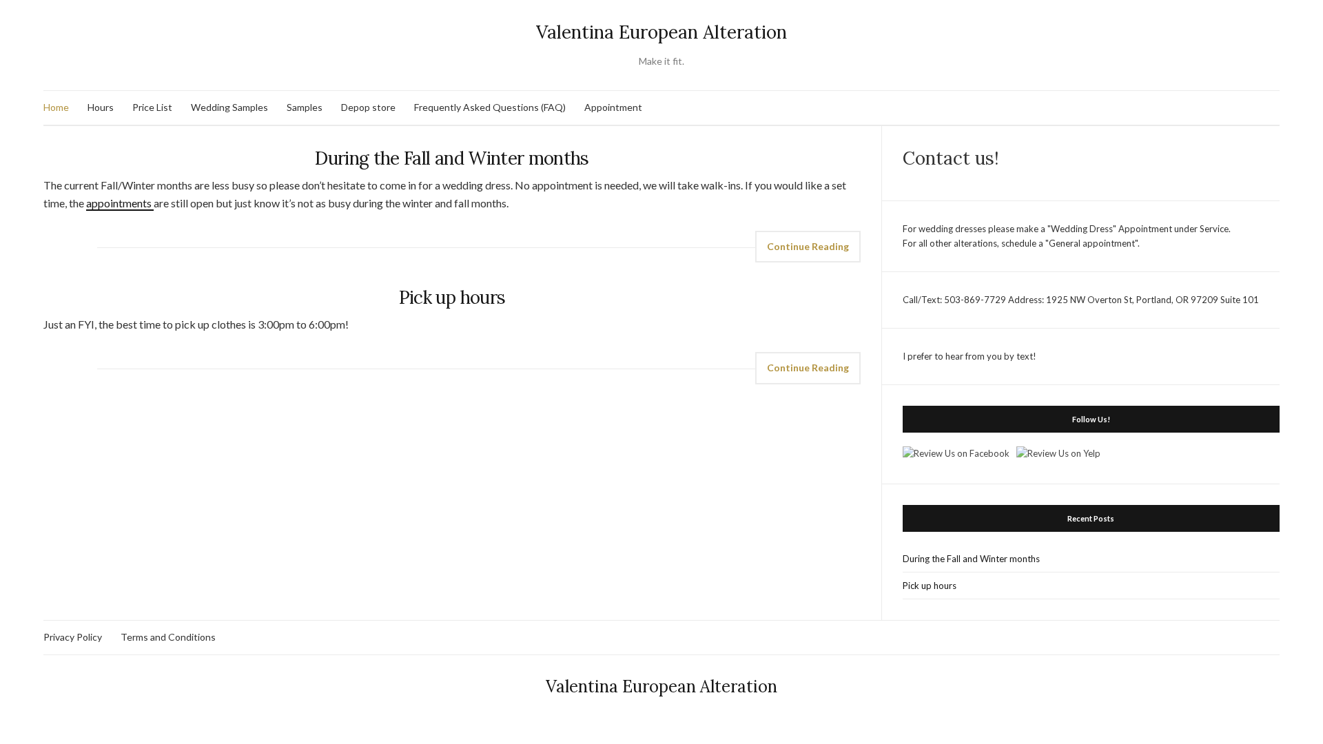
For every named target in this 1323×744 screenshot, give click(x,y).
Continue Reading (808, 246)
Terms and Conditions (168, 637)
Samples (304, 107)
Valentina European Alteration (661, 32)
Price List (152, 107)
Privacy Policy (72, 637)
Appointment (613, 107)
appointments (120, 202)
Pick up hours (452, 297)
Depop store (368, 107)
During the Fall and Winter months (452, 158)
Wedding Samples (229, 107)
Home (56, 107)
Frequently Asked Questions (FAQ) (490, 107)
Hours (101, 107)
